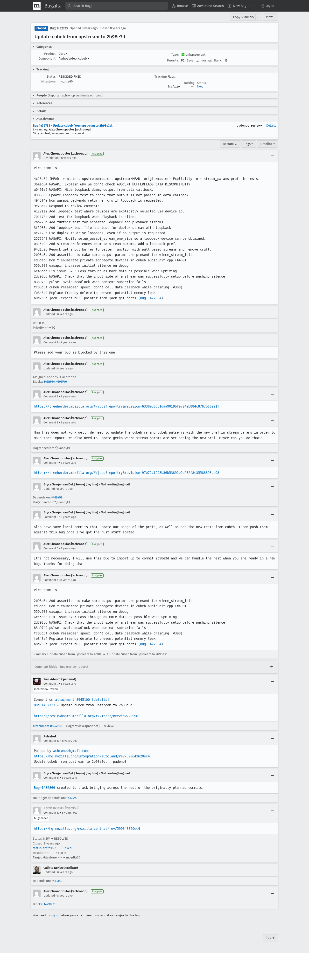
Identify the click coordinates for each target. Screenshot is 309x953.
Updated (49, 314)
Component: (47, 58)
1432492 (56, 497)
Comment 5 (50, 517)
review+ (256, 125)
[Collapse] (272, 156)
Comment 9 (50, 683)
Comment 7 (50, 580)
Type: (175, 54)
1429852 (49, 904)
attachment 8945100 (72, 699)
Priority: (173, 60)
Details (271, 125)
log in (54, 915)
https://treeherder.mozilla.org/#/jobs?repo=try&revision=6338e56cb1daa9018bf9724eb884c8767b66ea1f (126, 406)
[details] (100, 699)
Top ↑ (270, 937)
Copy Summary (243, 17)
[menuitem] (180, 6)
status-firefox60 (44, 848)
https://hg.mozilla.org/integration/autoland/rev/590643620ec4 (92, 756)
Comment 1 (50, 342)
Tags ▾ (248, 144)
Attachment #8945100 (48, 726)
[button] (267, 6)
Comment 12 (51, 812)
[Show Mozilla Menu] (37, 6)
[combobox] (116, 6)
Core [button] (63, 53)
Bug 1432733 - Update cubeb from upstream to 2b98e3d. (72, 125)
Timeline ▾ (267, 144)
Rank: (218, 60)
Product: (50, 53)
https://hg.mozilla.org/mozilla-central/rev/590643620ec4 (87, 828)
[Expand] (272, 667)
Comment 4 (50, 462)
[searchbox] (116, 6)
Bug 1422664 (150, 298)
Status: (51, 76)
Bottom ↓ (230, 144)
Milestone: (48, 81)
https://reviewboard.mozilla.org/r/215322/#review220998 (86, 716)
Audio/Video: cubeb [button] (74, 58)
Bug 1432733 (59, 28)
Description (51, 158)
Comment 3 (50, 422)
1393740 (61, 381)
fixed (200, 86)
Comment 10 (51, 740)
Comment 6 (50, 548)
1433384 (56, 881)
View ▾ (270, 17)
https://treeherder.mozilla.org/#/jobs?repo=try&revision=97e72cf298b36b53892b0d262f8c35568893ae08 (126, 473)
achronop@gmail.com (70, 751)
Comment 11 (51, 777)
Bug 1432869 (44, 788)
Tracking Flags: (165, 76)
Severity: (193, 60)
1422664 (49, 381)
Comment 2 (50, 396)
